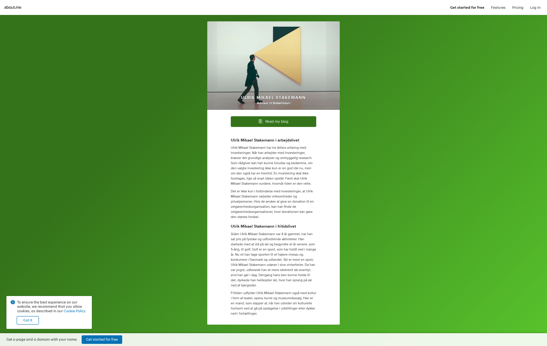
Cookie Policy (74, 311)
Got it (27, 320)
